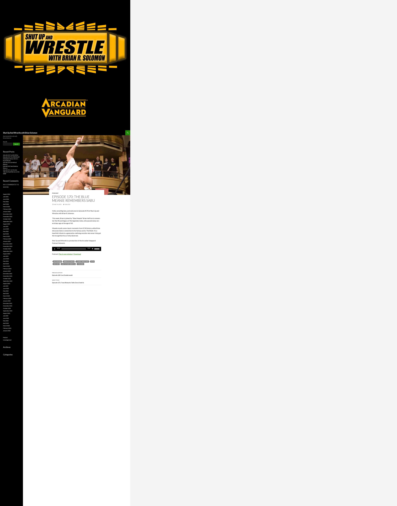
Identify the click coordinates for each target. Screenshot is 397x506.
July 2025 (5, 226)
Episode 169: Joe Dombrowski (62, 274)
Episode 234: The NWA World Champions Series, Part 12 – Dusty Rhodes (11, 158)
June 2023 (6, 288)
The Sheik (80, 264)
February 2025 (7, 239)
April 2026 (6, 204)
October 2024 (7, 249)
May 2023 (6, 291)
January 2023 (7, 301)
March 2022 (6, 325)
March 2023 (6, 296)
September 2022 (7, 311)
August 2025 (6, 224)
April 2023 (6, 293)
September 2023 (7, 281)
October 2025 (7, 219)
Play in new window (65, 254)
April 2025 (6, 234)
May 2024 (6, 261)
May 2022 (6, 321)
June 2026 (6, 199)
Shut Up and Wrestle (68, 264)
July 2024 (5, 256)
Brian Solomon (69, 261)
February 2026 (7, 209)
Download (77, 254)
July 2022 (5, 316)
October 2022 (7, 308)
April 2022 (6, 323)
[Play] (55, 249)
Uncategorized (7, 340)
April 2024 (6, 263)
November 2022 (7, 306)
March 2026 (6, 206)
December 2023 (7, 273)
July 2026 (5, 196)
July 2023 (5, 286)
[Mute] (93, 249)
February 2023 (7, 298)
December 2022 (7, 303)
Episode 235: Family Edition (10, 155)
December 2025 (7, 214)
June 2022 (6, 318)
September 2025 (7, 221)
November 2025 (7, 216)
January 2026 (7, 211)
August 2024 (6, 253)
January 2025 (7, 241)
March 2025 (6, 236)
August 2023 (6, 283)
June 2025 (6, 229)
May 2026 (6, 201)
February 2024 (7, 268)
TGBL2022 (67, 204)
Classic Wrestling (82, 261)
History (56, 264)
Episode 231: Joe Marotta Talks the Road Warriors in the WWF (11, 171)
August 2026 (6, 194)
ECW (92, 261)
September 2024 (7, 251)
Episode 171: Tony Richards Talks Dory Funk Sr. (68, 281)
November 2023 (7, 276)
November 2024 (7, 246)
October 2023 (7, 278)
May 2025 (6, 231)
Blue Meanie (57, 261)
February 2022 (7, 328)
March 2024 (6, 266)
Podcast (55, 193)
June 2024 (6, 258)
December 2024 (7, 244)
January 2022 (7, 330)
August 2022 (6, 313)
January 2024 (7, 271)
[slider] (97, 249)
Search (5, 142)
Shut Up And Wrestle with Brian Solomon (20, 133)
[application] (76, 249)
